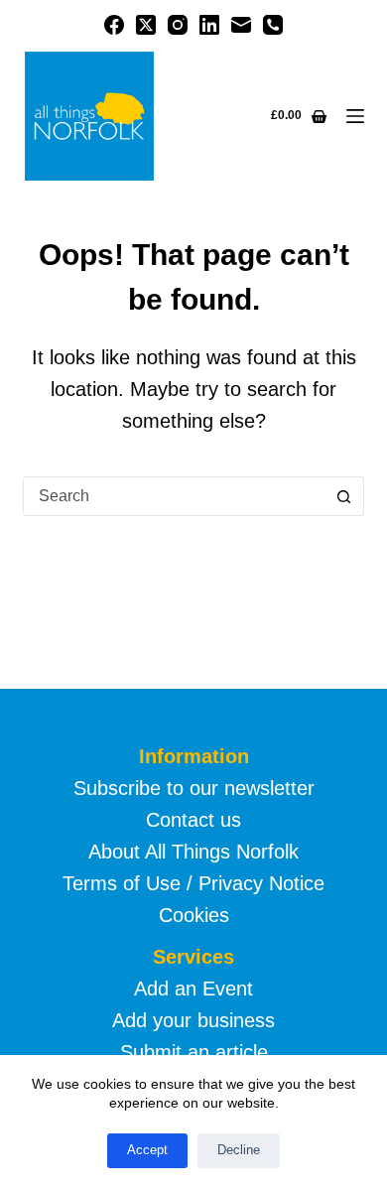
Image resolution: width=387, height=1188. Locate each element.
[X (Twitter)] (146, 25)
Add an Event (193, 988)
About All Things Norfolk (193, 851)
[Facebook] (114, 25)
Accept (147, 1149)
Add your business (193, 1020)
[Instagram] (178, 25)
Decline (238, 1149)
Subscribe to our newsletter (194, 788)
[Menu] (355, 116)
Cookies (194, 915)
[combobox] (174, 496)
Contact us (193, 820)
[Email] (241, 25)
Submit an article (194, 1052)
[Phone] (273, 25)
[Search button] (344, 496)
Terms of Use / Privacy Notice (193, 883)
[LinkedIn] (209, 25)
